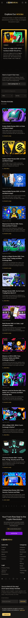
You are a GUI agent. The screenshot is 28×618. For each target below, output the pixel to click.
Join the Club (14, 533)
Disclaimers (4, 574)
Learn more (22, 610)
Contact (3, 556)
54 (21, 506)
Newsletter (4, 552)
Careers (3, 559)
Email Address (5, 598)
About (3, 554)
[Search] (22, 2)
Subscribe (22, 601)
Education (23, 556)
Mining (22, 563)
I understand (6, 614)
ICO (21, 561)
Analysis (22, 549)
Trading (22, 572)
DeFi (21, 554)
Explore (3, 547)
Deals (3, 549)
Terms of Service (4, 571)
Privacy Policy (5, 568)
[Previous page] (3, 506)
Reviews (22, 568)
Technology (23, 570)
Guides (22, 559)
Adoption (22, 547)
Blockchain (23, 552)
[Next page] (24, 506)
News (21, 566)
